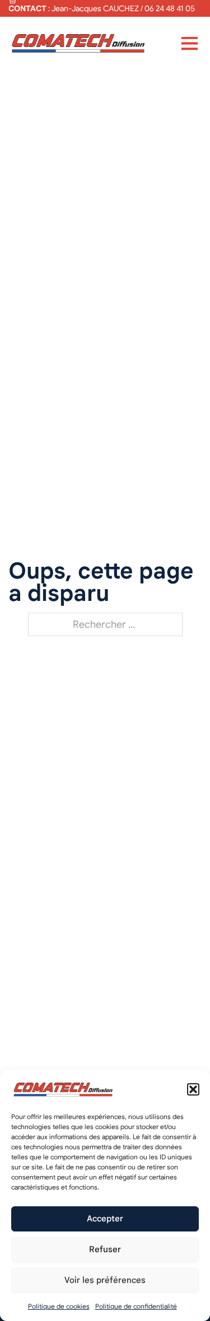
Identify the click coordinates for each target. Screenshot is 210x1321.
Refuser (105, 1249)
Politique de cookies (59, 1306)
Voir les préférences (105, 1280)
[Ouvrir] (189, 43)
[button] (193, 1089)
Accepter (105, 1219)
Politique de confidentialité (136, 1306)
